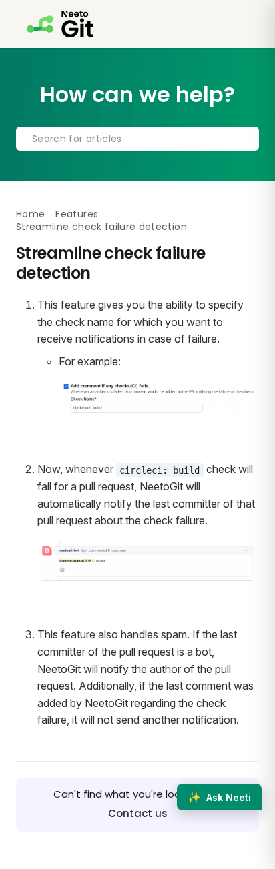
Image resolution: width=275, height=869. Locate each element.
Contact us (138, 813)
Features (76, 214)
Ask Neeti (219, 797)
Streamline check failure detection (101, 226)
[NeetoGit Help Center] (60, 24)
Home (30, 214)
